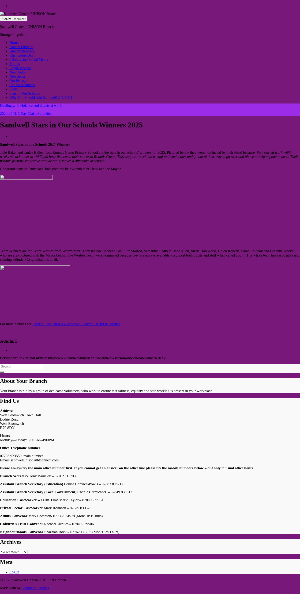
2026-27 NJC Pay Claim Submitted (26, 113)
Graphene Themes (35, 588)
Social (14, 89)
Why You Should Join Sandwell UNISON (40, 98)
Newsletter (17, 76)
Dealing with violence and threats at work (31, 105)
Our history (17, 81)
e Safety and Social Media (28, 59)
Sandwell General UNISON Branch (27, 27)
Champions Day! (22, 55)
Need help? (17, 72)
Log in (14, 572)
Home (14, 43)
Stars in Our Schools (24, 93)
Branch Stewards (22, 51)
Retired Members (22, 85)
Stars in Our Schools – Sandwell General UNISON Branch (76, 324)
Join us (14, 64)
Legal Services (20, 68)
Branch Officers (21, 47)
